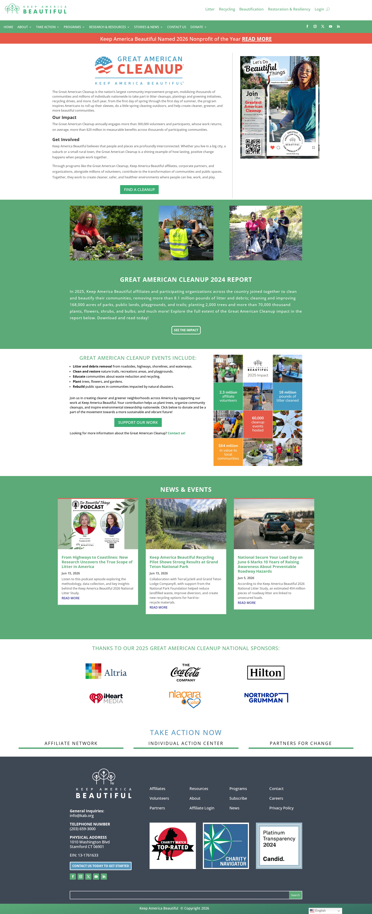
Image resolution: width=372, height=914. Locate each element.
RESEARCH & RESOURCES (107, 27)
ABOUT (22, 27)
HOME (8, 27)
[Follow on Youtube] (330, 26)
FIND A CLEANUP (139, 189)
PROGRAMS (72, 27)
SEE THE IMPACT (186, 330)
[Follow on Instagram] (315, 26)
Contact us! (176, 433)
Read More (257, 38)
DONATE (196, 27)
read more (71, 598)
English (320, 910)
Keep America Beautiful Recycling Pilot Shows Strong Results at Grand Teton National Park (184, 562)
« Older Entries (68, 622)
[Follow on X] (323, 26)
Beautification (251, 10)
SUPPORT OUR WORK (138, 422)
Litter (210, 10)
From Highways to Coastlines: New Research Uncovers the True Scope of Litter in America (97, 562)
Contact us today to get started (100, 866)
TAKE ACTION (46, 27)
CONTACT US (176, 27)
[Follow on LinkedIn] (338, 26)
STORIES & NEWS (146, 27)
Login (319, 10)
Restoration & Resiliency (289, 10)
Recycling (227, 10)
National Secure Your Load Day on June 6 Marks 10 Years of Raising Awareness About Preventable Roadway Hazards (270, 564)
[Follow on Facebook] (307, 26)
